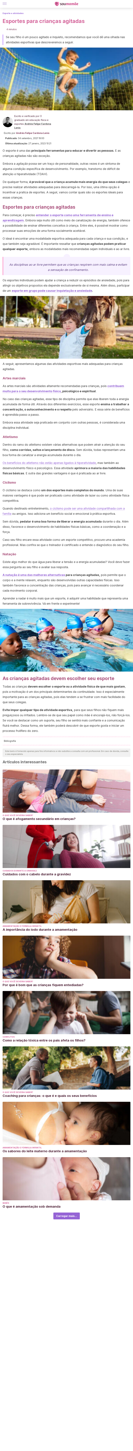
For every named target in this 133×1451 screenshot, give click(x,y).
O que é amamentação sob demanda (31, 1206)
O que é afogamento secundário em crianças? (39, 819)
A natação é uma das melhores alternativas (34, 575)
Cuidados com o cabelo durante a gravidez (37, 874)
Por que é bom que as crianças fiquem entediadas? (43, 985)
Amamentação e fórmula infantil (22, 926)
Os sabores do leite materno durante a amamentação (45, 1151)
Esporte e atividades (13, 13)
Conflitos (9, 1037)
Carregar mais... (66, 1216)
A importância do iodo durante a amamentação (40, 930)
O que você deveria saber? (18, 815)
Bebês (6, 1203)
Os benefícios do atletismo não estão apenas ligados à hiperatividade (49, 463)
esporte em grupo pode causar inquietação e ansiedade (52, 290)
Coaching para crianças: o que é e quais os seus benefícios (50, 1096)
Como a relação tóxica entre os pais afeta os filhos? (44, 1040)
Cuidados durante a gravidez (20, 870)
